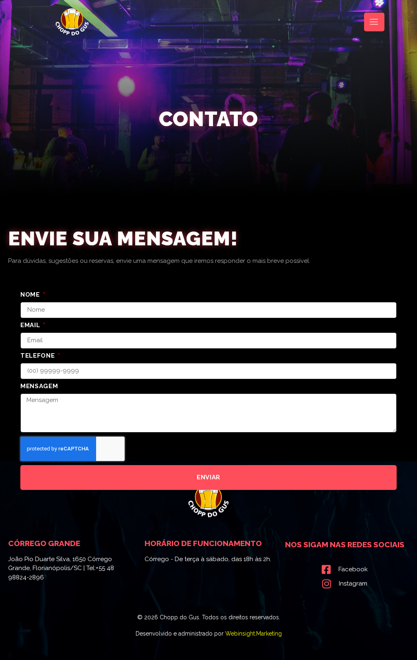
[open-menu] (374, 22)
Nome (31, 295)
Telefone (38, 356)
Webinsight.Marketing (253, 633)
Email (31, 325)
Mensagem (39, 386)
